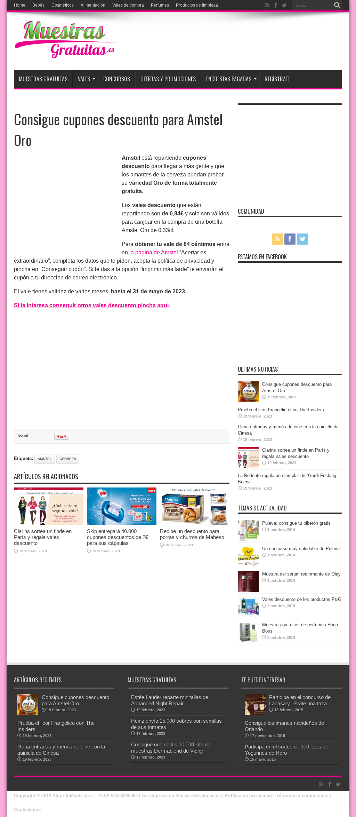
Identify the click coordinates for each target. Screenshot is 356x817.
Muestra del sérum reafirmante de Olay (301, 574)
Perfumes (160, 5)
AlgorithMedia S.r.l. (73, 795)
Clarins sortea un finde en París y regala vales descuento (43, 537)
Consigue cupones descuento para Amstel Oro (75, 700)
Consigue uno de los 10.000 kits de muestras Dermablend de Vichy (170, 747)
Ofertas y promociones (168, 79)
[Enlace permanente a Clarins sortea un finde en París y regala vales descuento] (48, 523)
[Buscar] (337, 5)
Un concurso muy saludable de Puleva (301, 548)
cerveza (67, 459)
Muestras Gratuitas (43, 79)
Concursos (116, 79)
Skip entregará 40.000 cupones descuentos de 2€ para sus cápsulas (117, 537)
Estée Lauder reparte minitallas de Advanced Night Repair (169, 700)
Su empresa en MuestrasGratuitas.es (181, 795)
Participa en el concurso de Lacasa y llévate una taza (300, 700)
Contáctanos (27, 809)
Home (19, 5)
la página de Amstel (153, 252)
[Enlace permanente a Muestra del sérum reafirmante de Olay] (248, 590)
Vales (84, 79)
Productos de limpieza (197, 5)
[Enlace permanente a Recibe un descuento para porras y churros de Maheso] (194, 523)
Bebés (38, 5)
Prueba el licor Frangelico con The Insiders (281, 409)
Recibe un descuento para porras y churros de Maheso (192, 534)
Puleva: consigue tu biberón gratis (296, 523)
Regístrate (277, 79)
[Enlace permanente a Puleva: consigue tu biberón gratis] (248, 539)
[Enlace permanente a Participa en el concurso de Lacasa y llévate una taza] (255, 713)
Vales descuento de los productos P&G (301, 599)
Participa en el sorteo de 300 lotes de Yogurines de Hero (286, 750)
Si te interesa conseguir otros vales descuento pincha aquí (91, 305)
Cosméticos (62, 5)
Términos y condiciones (302, 795)
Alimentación (93, 5)
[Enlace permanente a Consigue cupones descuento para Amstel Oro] (248, 400)
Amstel (45, 459)
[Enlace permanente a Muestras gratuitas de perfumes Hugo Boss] (248, 641)
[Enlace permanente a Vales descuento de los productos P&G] (248, 615)
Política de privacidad (248, 795)
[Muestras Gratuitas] (66, 53)
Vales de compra (128, 5)
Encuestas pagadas (228, 79)
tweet (23, 435)
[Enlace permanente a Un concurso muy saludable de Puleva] (248, 565)
